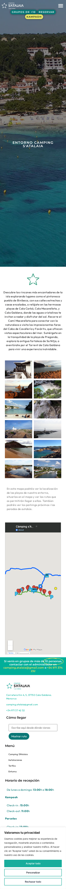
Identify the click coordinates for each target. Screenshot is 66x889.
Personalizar (33, 872)
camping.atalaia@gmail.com (23, 667)
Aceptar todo (33, 863)
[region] (33, 858)
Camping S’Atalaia (18, 754)
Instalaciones (15, 760)
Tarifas (12, 765)
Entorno (12, 771)
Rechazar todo (33, 881)
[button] (61, 6)
